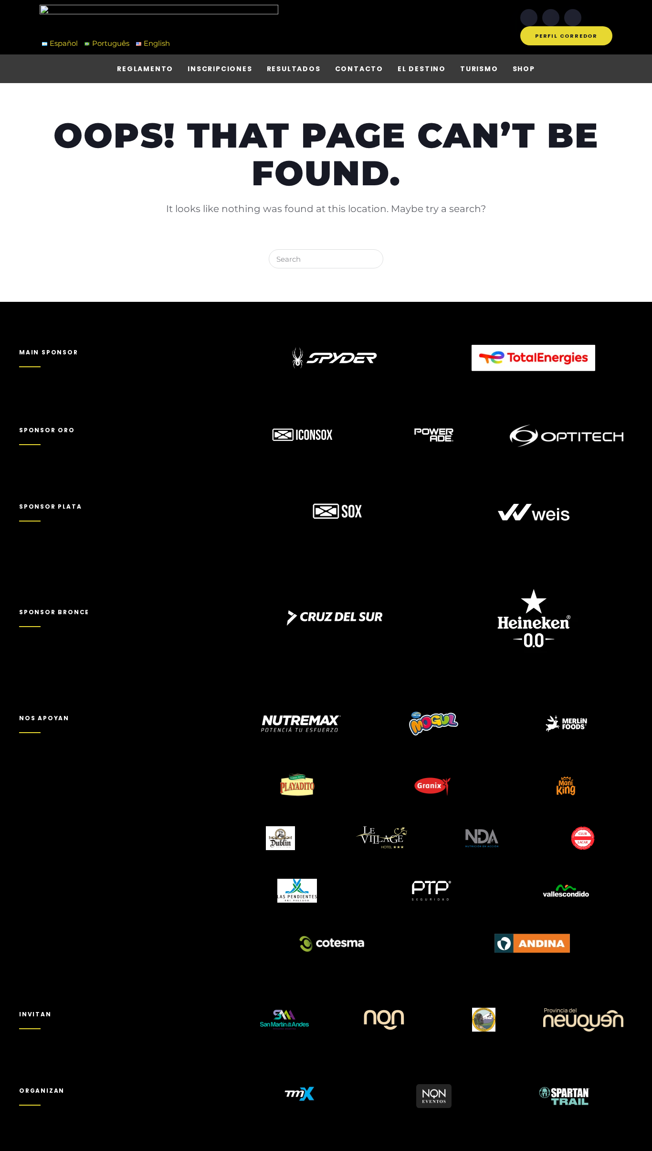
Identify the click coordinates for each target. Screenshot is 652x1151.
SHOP (524, 69)
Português (110, 43)
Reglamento (145, 69)
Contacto (359, 69)
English (157, 43)
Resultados (294, 69)
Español (64, 43)
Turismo (479, 69)
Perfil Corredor (566, 36)
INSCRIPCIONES (220, 69)
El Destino (422, 69)
